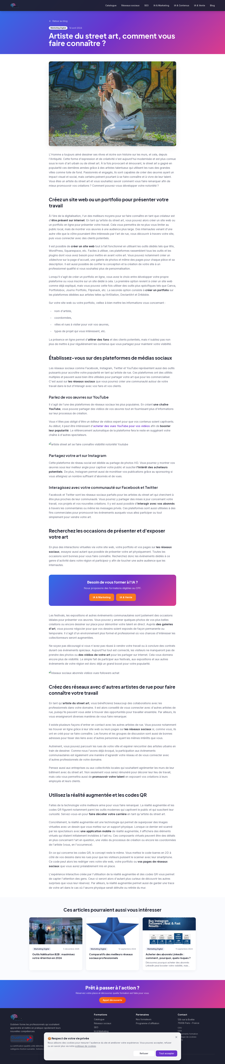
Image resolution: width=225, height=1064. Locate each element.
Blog (212, 5)
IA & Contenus (181, 5)
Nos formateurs (143, 1019)
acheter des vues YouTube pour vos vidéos (121, 426)
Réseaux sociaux (130, 5)
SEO (146, 5)
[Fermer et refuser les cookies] (176, 1037)
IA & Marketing (161, 5)
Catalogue (110, 5)
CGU (180, 1028)
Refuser (144, 1053)
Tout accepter (166, 1053)
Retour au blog (60, 21)
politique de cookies (85, 1046)
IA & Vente (199, 5)
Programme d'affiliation (147, 1023)
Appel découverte (112, 1000)
